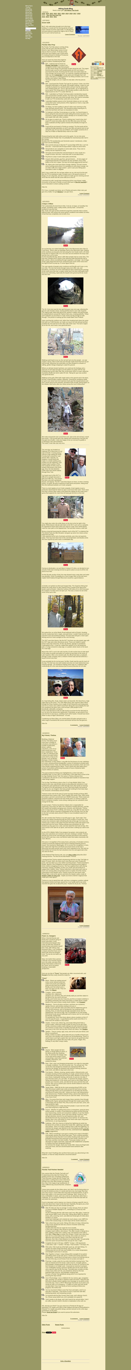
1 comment (74, 1159)
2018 (71, 13)
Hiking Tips (28, 23)
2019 (67, 13)
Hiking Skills (28, 17)
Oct (51, 15)
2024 (47, 13)
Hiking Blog (28, 9)
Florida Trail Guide (51, 65)
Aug (56, 15)
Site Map (27, 38)
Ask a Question (65, 1361)
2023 (51, 13)
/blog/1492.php (100, 67)
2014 (43, 17)
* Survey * (28, 7)
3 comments (74, 1318)
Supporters (28, 32)
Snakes (85, 1029)
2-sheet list (58, 75)
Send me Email (52, 1312)
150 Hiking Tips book (71, 10)
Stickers (60, 192)
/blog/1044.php (102, 69)
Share (44, 1332)
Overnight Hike (29, 20)
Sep (53, 15)
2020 (63, 13)
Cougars (82, 1002)
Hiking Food (28, 15)
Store (26, 26)
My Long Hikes (29, 25)
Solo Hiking (99, 73)
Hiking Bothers (29, 22)
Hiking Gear (28, 12)
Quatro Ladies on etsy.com (51, 875)
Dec (48, 15)
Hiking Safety (29, 18)
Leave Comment (70, 34)
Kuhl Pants (99, 70)
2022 (55, 13)
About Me (28, 35)
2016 (78, 13)
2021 (59, 13)
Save (74, 64)
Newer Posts (59, 1324)
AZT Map (99, 74)
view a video (72, 855)
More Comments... (94, 78)
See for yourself (80, 182)
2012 (51, 17)
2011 (55, 17)
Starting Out (28, 10)
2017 (74, 13)
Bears (54, 990)
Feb (60, 15)
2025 (43, 13)
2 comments (74, 725)
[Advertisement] (98, 33)
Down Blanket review (100, 77)
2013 (47, 17)
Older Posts (46, 1324)
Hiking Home (29, 6)
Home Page (96, 68)
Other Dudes (28, 37)
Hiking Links (28, 33)
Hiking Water (28, 14)
